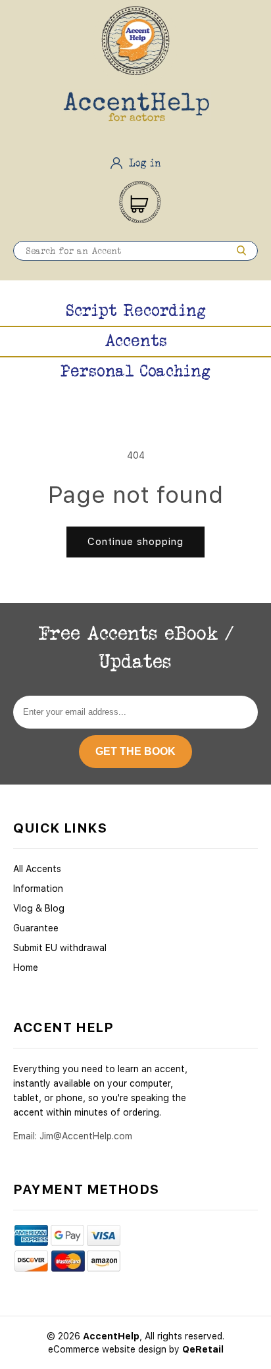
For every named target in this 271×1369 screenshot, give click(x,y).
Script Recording (136, 310)
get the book (135, 751)
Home (25, 967)
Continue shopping (135, 542)
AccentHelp (111, 1336)
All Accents (37, 869)
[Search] (241, 251)
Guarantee (36, 928)
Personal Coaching (135, 370)
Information (38, 888)
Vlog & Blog (38, 908)
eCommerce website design (108, 1349)
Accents (136, 340)
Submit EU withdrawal (60, 948)
